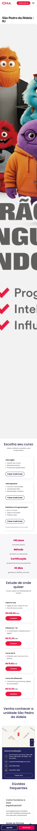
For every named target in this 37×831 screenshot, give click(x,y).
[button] (18, 734)
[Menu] (33, 3)
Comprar (13, 618)
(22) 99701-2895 (14, 770)
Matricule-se (23, 3)
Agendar (9, 828)
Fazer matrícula (14, 474)
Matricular (26, 828)
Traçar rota (18, 775)
